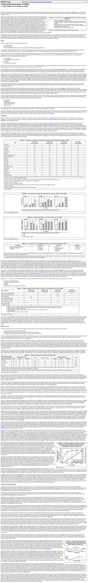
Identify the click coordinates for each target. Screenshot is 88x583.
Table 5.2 (51, 124)
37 (56, 521)
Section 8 (12, 81)
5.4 (64, 278)
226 (10, 372)
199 (39, 341)
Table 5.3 (70, 260)
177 (14, 379)
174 (12, 379)
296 (44, 272)
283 (11, 212)
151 (39, 333)
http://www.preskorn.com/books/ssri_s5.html (40, 1)
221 (38, 513)
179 (28, 480)
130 (40, 272)
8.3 (81, 488)
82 (17, 372)
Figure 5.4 (9, 541)
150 (37, 333)
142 (49, 521)
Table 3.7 (22, 419)
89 (49, 176)
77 (21, 447)
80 (15, 212)
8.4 (85, 488)
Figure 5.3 (3, 430)
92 (35, 333)
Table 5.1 (74, 12)
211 (36, 122)
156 (37, 341)
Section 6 (51, 113)
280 (42, 272)
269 (67, 521)
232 (47, 521)
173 (56, 130)
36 (31, 54)
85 (17, 212)
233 (40, 333)
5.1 (61, 260)
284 (13, 212)
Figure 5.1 (46, 135)
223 (18, 431)
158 (65, 521)
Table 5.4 (62, 270)
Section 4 (63, 88)
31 (39, 521)
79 (40, 521)
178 (77, 415)
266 (46, 91)
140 (58, 521)
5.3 (60, 278)
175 (13, 372)
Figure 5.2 (59, 318)
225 (48, 65)
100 (33, 54)
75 (15, 372)
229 (11, 393)
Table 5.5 (28, 338)
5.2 (65, 260)
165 (35, 54)
